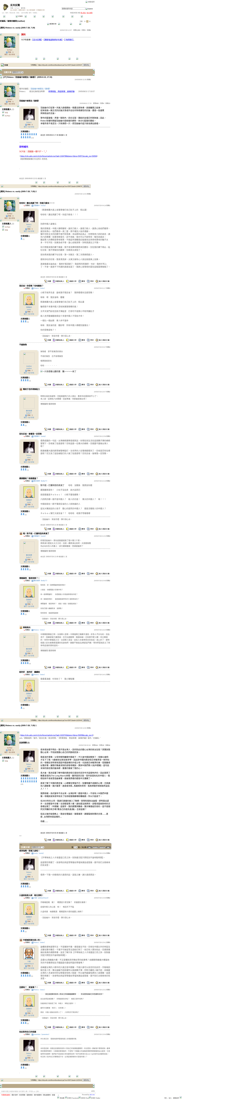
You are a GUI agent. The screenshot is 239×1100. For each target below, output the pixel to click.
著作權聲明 (38, 1095)
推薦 (89, 30)
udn (3, 13)
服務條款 (30, 1095)
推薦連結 (57, 16)
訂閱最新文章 (40, 10)
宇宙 (6, 113)
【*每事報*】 (69, 40)
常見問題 (22, 1095)
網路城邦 (91, 2)
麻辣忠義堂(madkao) (16, 21)
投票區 (38, 16)
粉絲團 (62, 1098)
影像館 (47, 16)
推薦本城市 (22, 10)
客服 (53, 1095)
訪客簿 (75, 16)
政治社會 (12, 13)
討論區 (20, 16)
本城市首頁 (9, 16)
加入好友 (12, 54)
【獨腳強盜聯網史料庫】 (53, 40)
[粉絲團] (58, 1097)
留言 (5, 54)
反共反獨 (15, 5)
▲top (93, 1091)
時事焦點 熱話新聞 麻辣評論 (61, 91)
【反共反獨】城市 (26, 13)
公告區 (66, 16)
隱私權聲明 (47, 1095)
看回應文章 (52, 24)
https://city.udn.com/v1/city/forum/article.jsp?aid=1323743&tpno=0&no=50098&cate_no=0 (56, 735)
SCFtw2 (16, 8)
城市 (6, 13)
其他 (17, 13)
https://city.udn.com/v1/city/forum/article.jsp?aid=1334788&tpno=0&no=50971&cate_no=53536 (58, 156)
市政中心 (87, 16)
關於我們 (15, 1095)
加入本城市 (13, 10)
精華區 (29, 16)
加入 (170, 1098)
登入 (165, 1098)
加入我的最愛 (31, 10)
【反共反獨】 (37, 40)
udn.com (92, 1095)
